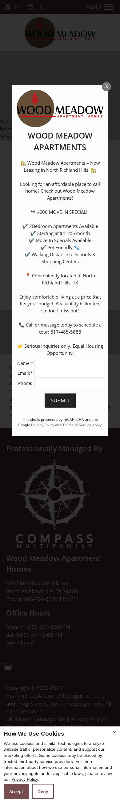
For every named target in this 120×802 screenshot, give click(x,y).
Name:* (25, 363)
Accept (16, 791)
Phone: (25, 383)
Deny (43, 791)
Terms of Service (76, 424)
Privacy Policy (24, 779)
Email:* (25, 373)
